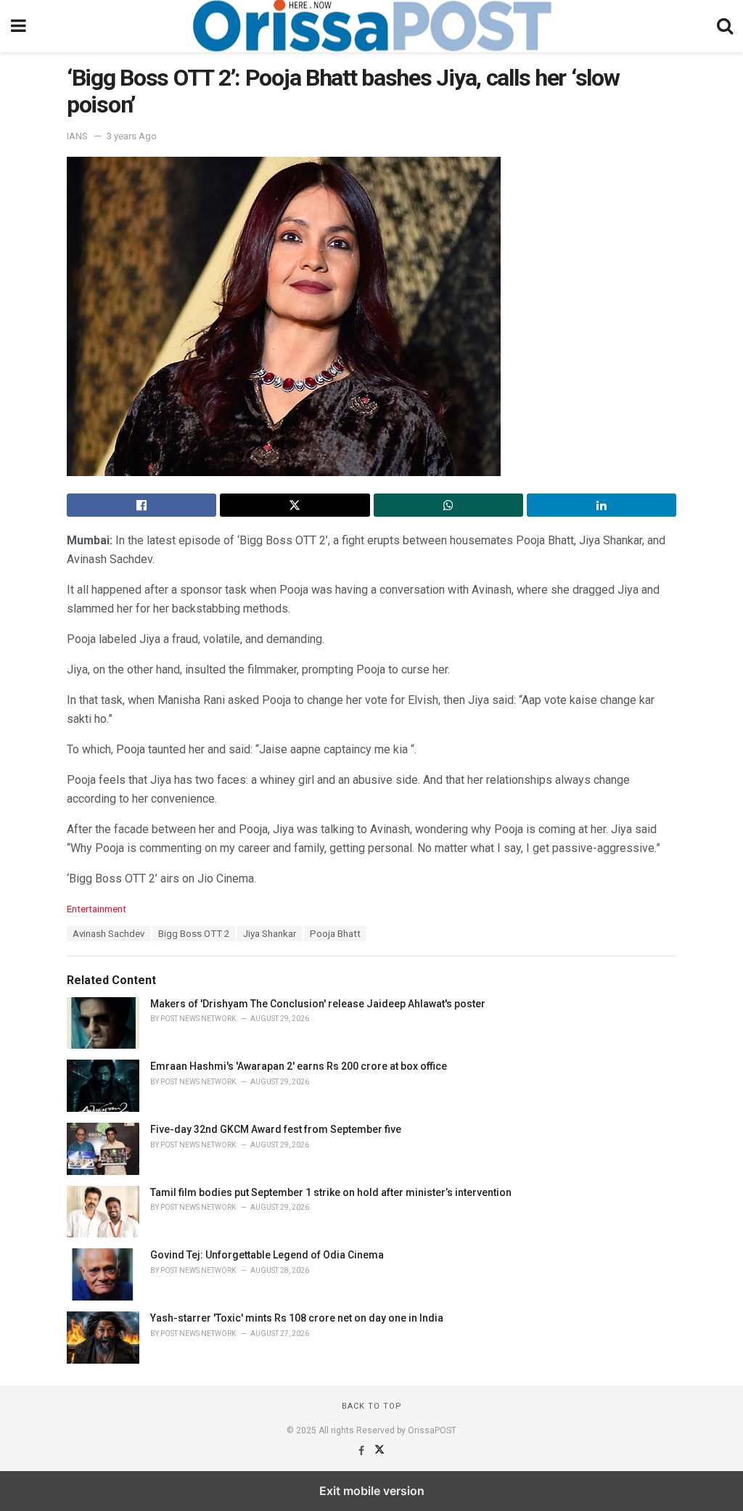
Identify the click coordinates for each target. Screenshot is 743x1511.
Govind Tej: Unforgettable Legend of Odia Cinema (267, 1255)
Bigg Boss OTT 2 (193, 933)
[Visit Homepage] (371, 26)
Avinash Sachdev (108, 933)
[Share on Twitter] (294, 505)
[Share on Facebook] (141, 505)
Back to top (372, 1406)
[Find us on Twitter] (379, 1451)
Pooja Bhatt (335, 933)
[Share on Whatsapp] (448, 505)
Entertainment (96, 909)
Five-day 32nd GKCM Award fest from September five (275, 1129)
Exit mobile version (371, 1490)
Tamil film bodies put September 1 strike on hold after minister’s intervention (331, 1192)
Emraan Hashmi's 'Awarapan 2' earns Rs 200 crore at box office (298, 1066)
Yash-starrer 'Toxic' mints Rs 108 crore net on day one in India (296, 1318)
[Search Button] (725, 26)
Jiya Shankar (269, 933)
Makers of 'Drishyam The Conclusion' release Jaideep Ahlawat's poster (317, 1004)
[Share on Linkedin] (601, 505)
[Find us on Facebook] (362, 1451)
